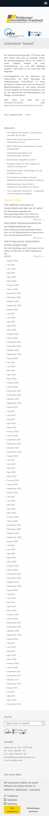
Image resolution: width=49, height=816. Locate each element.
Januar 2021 (12, 521)
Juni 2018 (11, 647)
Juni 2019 (11, 598)
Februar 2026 (13, 285)
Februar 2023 (13, 431)
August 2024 (12, 358)
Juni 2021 (11, 501)
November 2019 (14, 578)
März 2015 (11, 700)
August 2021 (12, 492)
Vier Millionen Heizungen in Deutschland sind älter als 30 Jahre (24, 134)
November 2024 (14, 346)
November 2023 (14, 395)
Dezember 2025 (14, 293)
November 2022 (14, 444)
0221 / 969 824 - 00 (16, 751)
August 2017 (12, 688)
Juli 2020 (11, 545)
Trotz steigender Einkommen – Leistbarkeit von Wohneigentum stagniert (25, 192)
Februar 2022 (13, 480)
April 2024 (11, 374)
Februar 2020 (13, 566)
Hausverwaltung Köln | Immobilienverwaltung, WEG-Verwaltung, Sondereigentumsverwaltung (24, 18)
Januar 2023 (12, 436)
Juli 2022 (11, 460)
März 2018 (11, 659)
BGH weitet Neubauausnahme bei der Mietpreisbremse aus (23, 140)
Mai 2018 (11, 651)
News (28, 115)
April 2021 (11, 509)
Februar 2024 (13, 383)
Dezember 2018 (14, 623)
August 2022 (12, 456)
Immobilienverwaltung (13, 103)
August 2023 (12, 407)
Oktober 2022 (13, 448)
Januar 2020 (12, 570)
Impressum (34, 789)
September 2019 (14, 586)
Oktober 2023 (13, 399)
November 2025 (14, 297)
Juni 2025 (11, 318)
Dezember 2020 (14, 525)
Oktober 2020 (13, 533)
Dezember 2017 (14, 671)
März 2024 (11, 379)
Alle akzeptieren (12, 809)
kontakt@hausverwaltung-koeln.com (19, 757)
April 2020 (11, 558)
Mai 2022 (11, 468)
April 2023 (11, 423)
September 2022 (14, 452)
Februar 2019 (13, 614)
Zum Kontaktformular (13, 760)
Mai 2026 (11, 273)
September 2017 (14, 684)
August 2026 (12, 261)
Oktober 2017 (13, 680)
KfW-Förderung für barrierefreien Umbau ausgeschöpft (24, 147)
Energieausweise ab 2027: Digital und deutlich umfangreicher (23, 165)
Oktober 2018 (13, 631)
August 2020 (12, 541)
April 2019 (11, 606)
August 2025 (12, 309)
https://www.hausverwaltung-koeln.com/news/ (23, 105)
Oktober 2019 (13, 582)
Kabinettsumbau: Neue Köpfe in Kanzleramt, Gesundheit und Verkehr (23, 185)
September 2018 (14, 635)
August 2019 (12, 590)
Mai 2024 (11, 370)
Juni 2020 (11, 549)
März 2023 (11, 427)
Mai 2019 (11, 602)
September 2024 (14, 354)
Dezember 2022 (14, 440)
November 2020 (14, 529)
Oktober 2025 (13, 301)
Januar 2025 (12, 338)
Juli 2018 (11, 643)
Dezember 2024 (14, 342)
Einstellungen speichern (33, 809)
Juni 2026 (11, 269)
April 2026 (11, 277)
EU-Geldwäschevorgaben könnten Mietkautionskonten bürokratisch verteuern (25, 178)
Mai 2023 (11, 419)
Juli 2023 (11, 411)
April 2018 (11, 655)
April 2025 (11, 326)
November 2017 (14, 675)
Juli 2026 (11, 265)
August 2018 (12, 639)
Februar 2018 (13, 663)
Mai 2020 (11, 553)
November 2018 (14, 627)
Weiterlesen (21, 789)
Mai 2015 (11, 696)
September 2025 (14, 305)
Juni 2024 (11, 366)
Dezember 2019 (14, 574)
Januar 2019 (12, 619)
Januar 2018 (12, 667)
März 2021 (11, 513)
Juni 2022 (11, 464)
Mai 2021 (11, 505)
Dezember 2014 (14, 704)
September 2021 (14, 488)
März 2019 (11, 610)
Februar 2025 (13, 334)
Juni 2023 (11, 415)
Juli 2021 (11, 497)
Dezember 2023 (14, 391)
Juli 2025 (11, 313)
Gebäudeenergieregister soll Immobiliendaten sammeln (19, 154)
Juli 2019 (11, 594)
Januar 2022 (12, 484)
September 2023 (14, 403)
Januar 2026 (12, 289)
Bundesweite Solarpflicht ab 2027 (21, 160)
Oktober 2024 (13, 350)
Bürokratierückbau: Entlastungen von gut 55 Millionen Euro (24, 171)
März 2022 (11, 476)
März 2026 (11, 281)
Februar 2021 (13, 517)
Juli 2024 (11, 362)
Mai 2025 (11, 322)
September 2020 (14, 537)
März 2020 (11, 562)
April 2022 (11, 472)
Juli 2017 (11, 692)
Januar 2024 (12, 387)
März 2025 (11, 330)
